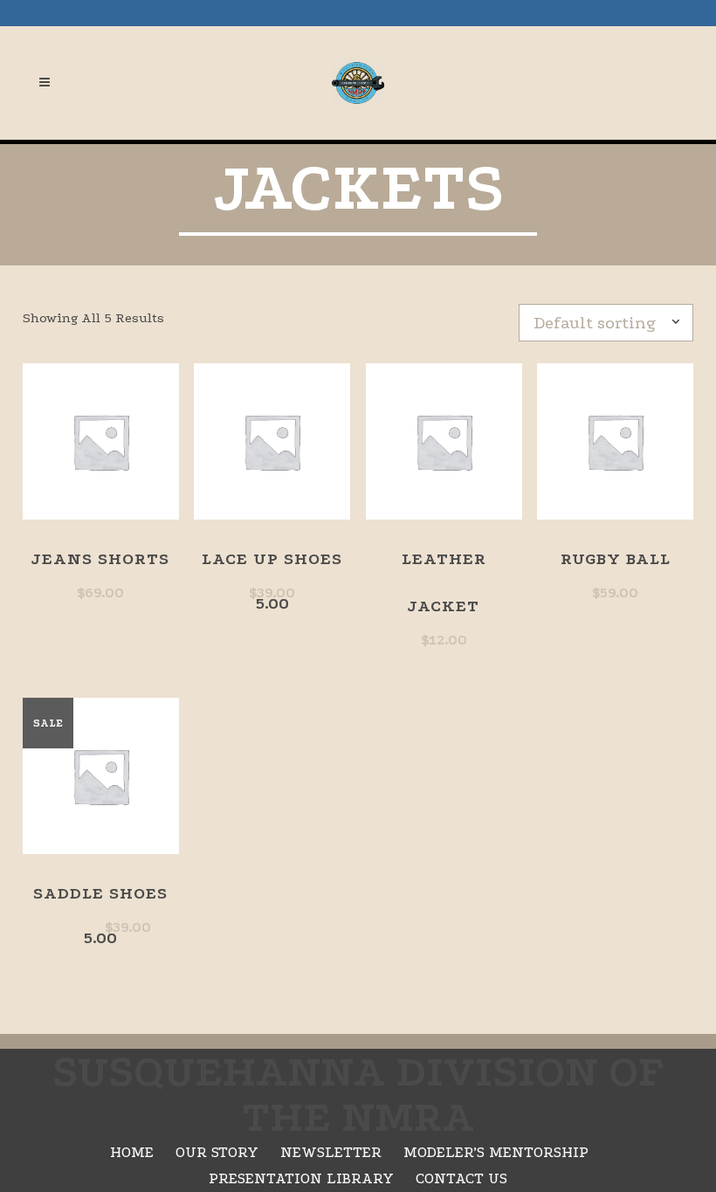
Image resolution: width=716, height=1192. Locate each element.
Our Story (217, 1152)
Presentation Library (301, 1178)
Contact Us (461, 1178)
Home (132, 1152)
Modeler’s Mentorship (496, 1152)
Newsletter (331, 1152)
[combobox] (613, 323)
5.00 (272, 581)
